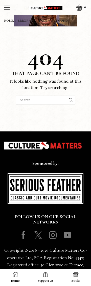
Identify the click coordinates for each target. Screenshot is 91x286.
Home (9, 20)
